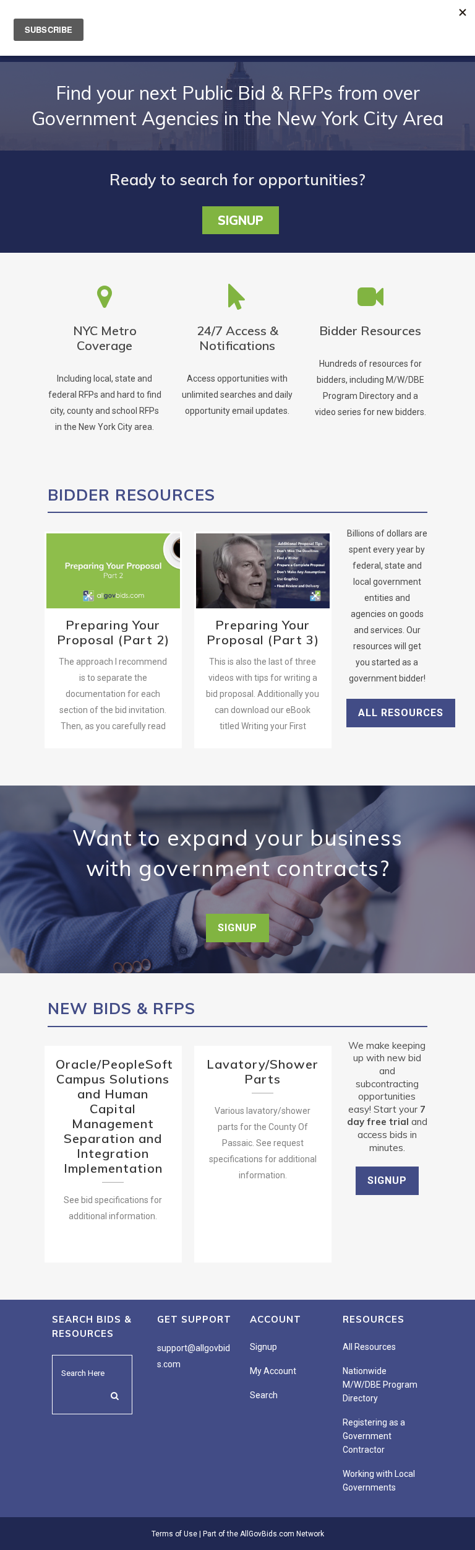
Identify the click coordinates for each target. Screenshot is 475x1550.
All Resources (400, 713)
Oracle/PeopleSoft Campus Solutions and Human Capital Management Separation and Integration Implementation (114, 1116)
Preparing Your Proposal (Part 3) (263, 564)
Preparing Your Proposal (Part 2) (113, 564)
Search (264, 1395)
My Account (273, 1371)
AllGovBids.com (267, 1534)
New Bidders (86, 592)
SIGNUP (237, 928)
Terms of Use (174, 1534)
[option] (113, 640)
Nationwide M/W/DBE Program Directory (380, 1384)
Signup (240, 220)
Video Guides (138, 592)
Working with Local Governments (379, 1480)
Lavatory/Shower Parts (263, 1071)
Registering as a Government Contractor (374, 1436)
